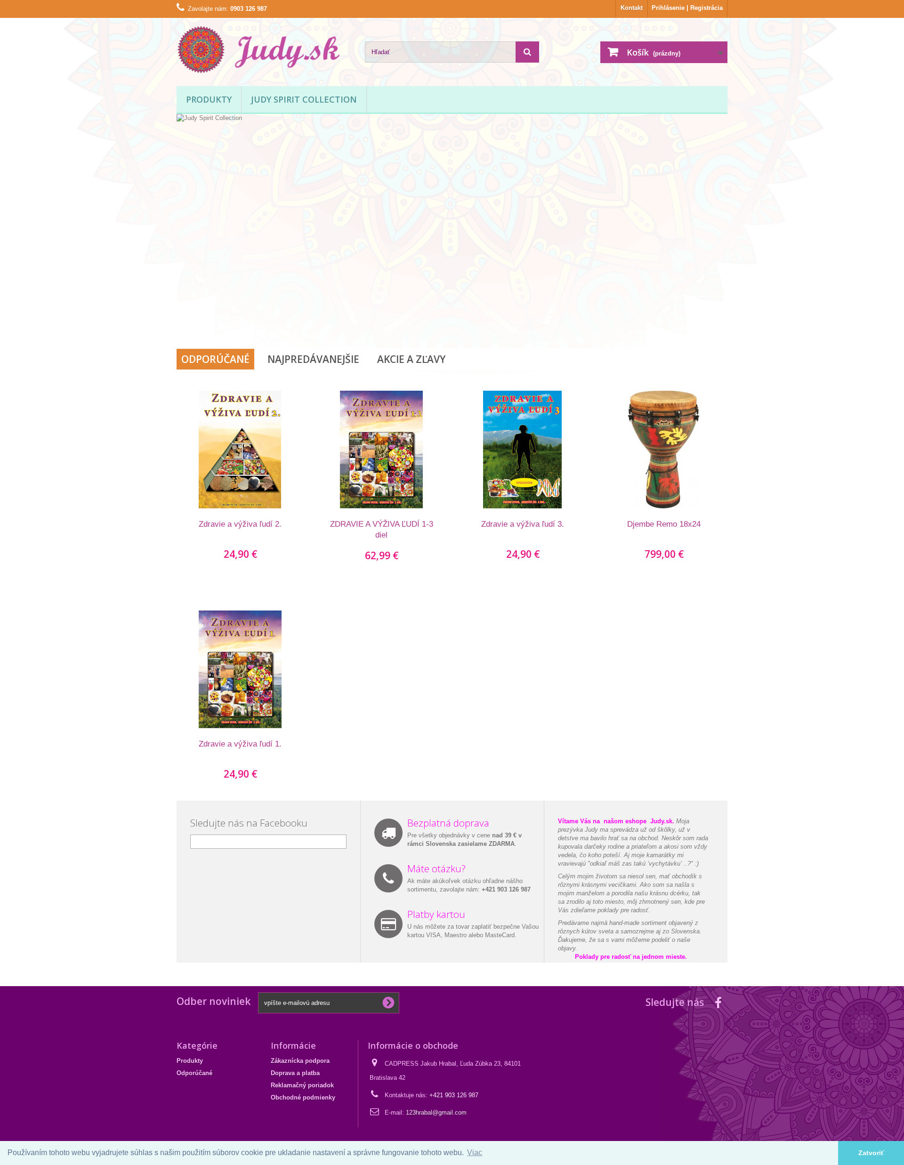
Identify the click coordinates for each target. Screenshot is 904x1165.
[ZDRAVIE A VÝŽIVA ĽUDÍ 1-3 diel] (381, 449)
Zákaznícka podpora (300, 1060)
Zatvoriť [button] (871, 1153)
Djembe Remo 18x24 (664, 524)
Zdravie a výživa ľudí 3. (522, 524)
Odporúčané (215, 359)
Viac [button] (474, 1153)
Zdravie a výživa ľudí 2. (240, 524)
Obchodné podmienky (303, 1097)
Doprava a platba (295, 1073)
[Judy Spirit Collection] (452, 200)
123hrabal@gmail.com (436, 1112)
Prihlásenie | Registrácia (687, 7)
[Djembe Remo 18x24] (664, 449)
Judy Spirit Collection (304, 99)
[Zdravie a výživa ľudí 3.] (522, 449)
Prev (687, 308)
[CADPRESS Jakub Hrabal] (264, 49)
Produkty (209, 99)
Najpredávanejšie (313, 359)
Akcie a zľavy (411, 359)
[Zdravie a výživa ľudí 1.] (240, 669)
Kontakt (632, 7)
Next (710, 308)
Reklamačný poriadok (302, 1085)
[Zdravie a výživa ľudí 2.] (240, 449)
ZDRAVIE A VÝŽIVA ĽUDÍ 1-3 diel (381, 529)
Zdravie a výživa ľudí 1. (240, 743)
